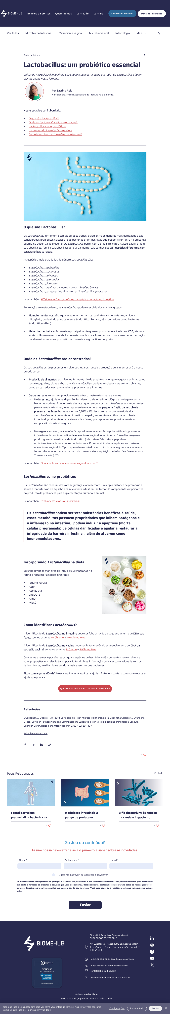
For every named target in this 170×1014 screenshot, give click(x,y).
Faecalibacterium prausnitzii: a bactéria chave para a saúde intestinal (30, 815)
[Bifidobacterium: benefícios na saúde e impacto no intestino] (139, 792)
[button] (39, 13)
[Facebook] (152, 952)
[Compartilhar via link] (49, 744)
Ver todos (13, 33)
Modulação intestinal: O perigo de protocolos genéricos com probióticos (83, 815)
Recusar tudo (137, 1008)
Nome (22, 860)
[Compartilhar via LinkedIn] (41, 744)
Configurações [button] (117, 1008)
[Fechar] (166, 1008)
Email (114, 860)
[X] (152, 965)
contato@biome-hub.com (103, 971)
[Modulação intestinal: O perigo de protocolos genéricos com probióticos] (85, 792)
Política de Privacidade (39, 1010)
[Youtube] (152, 958)
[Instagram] (152, 945)
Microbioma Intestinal (38, 33)
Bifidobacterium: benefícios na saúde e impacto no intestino (138, 815)
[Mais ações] (144, 55)
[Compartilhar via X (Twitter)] (33, 744)
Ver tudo (158, 773)
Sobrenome (71, 860)
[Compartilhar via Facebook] (25, 744)
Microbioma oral (99, 33)
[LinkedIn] (152, 938)
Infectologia (122, 33)
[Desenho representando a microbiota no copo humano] (31, 792)
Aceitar (155, 1008)
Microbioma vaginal (71, 33)
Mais (139, 33)
